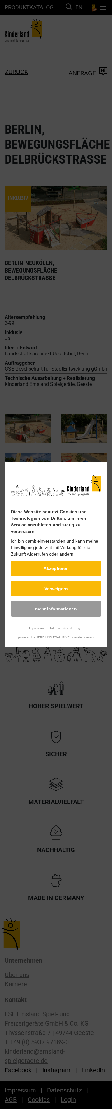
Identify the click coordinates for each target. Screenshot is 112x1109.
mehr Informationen (56, 608)
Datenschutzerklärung (64, 628)
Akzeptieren (56, 568)
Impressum (36, 628)
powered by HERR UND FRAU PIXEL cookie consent (56, 637)
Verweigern (56, 588)
